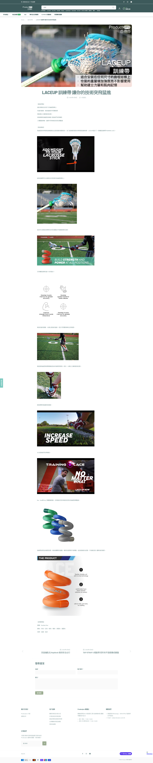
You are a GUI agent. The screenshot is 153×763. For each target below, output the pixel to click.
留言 (36, 677)
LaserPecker (68, 10)
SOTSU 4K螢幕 (85, 10)
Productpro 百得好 (125, 759)
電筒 (94, 10)
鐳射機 (90, 10)
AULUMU (54, 10)
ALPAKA (49, 10)
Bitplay (62, 10)
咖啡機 (98, 10)
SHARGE (58, 10)
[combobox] (78, 7)
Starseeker (74, 10)
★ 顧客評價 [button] (1, 383)
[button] (126, 8)
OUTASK (78, 10)
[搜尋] (113, 7)
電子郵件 (80, 669)
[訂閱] (44, 743)
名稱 (36, 669)
